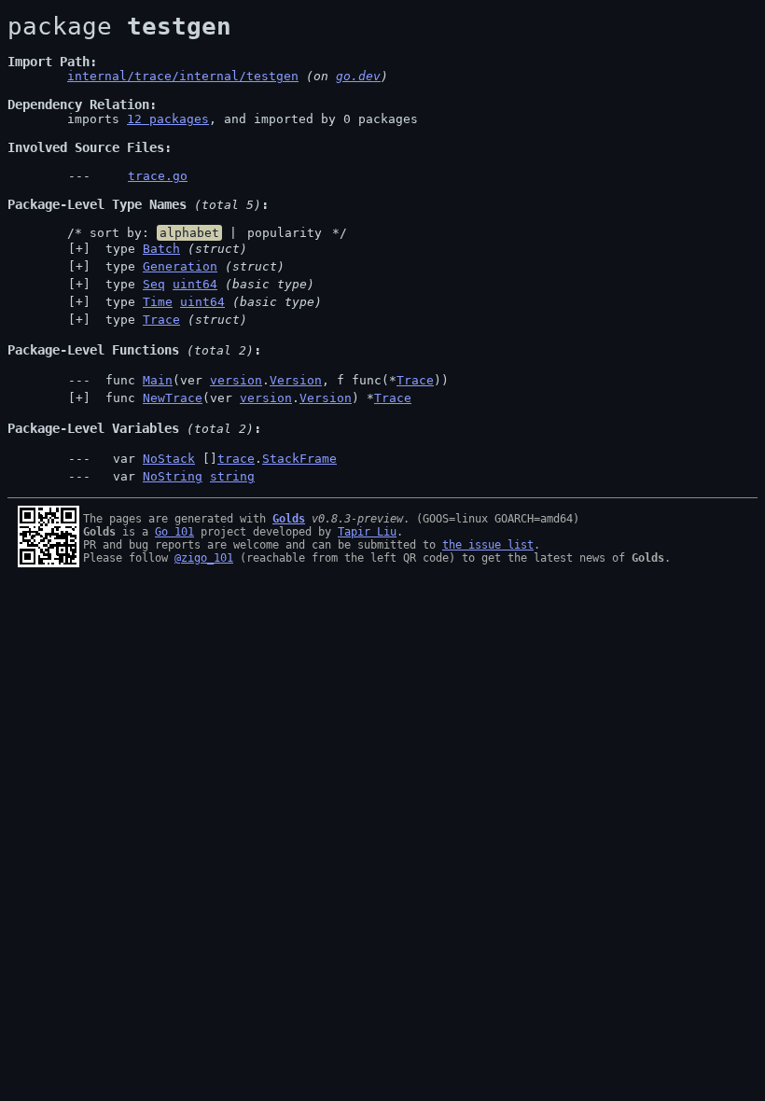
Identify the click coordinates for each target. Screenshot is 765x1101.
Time (158, 302)
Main (158, 380)
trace (236, 459)
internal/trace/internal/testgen (183, 76)
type (172, 249)
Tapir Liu (367, 531)
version (236, 380)
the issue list (488, 544)
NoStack (169, 459)
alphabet (189, 233)
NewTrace (172, 398)
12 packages (168, 119)
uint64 (195, 284)
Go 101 (174, 531)
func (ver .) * (254, 398)
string (232, 476)
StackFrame (299, 459)
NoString (172, 476)
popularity (284, 233)
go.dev (358, 76)
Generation (180, 266)
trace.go (158, 176)
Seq (154, 284)
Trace (161, 320)
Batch (161, 249)
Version (296, 380)
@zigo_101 (203, 557)
